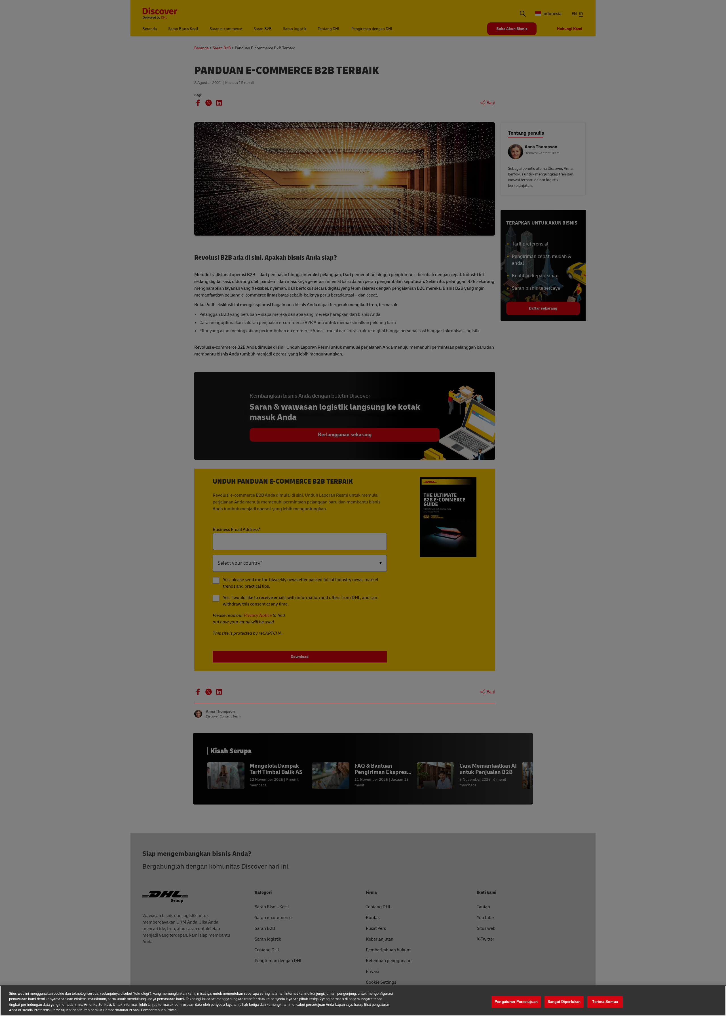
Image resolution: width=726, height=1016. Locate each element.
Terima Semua (605, 1002)
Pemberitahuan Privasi (121, 1010)
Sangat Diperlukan (564, 1002)
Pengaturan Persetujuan (516, 1002)
